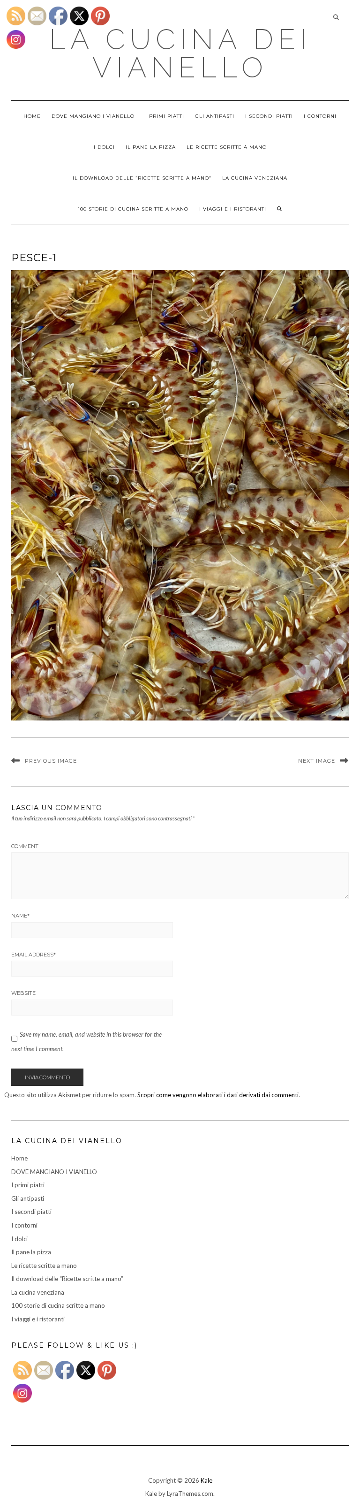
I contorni (320, 116)
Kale (206, 1480)
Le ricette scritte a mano (227, 147)
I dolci (104, 147)
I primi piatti (164, 116)
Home (32, 116)
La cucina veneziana (254, 178)
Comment (24, 846)
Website (23, 993)
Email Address (33, 954)
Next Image (316, 761)
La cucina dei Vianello (180, 53)
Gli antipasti (214, 116)
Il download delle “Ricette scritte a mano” (142, 178)
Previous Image (51, 761)
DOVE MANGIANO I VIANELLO (93, 116)
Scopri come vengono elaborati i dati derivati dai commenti (218, 1095)
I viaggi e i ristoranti (232, 209)
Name (20, 915)
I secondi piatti (269, 116)
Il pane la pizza (151, 147)
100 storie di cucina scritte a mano (133, 209)
